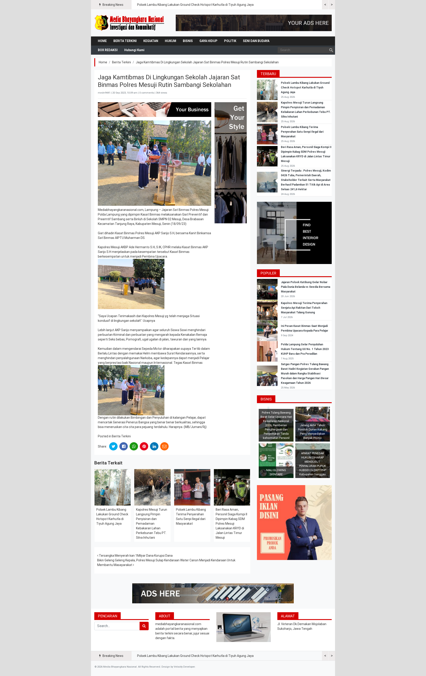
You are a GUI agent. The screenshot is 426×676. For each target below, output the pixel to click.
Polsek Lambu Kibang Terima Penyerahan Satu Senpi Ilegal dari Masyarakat (302, 132)
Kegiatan (150, 41)
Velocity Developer (184, 666)
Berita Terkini (125, 41)
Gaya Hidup (208, 41)
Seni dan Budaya (256, 41)
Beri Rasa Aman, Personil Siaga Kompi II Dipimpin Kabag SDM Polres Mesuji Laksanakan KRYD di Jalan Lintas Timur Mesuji (231, 523)
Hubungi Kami (134, 50)
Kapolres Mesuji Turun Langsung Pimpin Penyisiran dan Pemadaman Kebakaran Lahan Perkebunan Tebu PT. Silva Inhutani (151, 523)
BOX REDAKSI (108, 50)
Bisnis (188, 41)
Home (102, 41)
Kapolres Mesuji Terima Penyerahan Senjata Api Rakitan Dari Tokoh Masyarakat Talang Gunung (304, 308)
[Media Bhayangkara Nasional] (129, 23)
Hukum (170, 41)
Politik (230, 41)
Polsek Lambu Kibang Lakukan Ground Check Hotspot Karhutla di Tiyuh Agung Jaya (195, 4)
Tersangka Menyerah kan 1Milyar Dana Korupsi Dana (135, 555)
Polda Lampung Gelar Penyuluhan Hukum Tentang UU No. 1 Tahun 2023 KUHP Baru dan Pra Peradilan (305, 349)
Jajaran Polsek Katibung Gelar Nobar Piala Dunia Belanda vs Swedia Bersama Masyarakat (305, 287)
